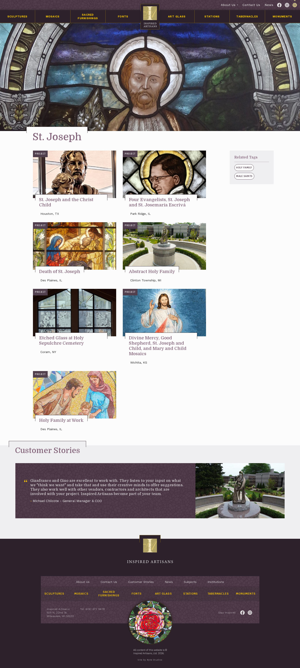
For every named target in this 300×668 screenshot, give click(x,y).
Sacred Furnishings (88, 16)
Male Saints (244, 176)
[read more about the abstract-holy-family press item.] (164, 246)
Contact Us (251, 5)
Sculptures (17, 16)
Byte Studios (154, 660)
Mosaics (53, 16)
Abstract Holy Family (152, 271)
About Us (228, 5)
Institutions (216, 582)
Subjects (190, 582)
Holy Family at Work (61, 420)
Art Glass (177, 16)
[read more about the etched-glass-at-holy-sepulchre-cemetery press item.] (74, 312)
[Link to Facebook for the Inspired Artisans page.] (279, 5)
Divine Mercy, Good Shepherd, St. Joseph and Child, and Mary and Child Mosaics (157, 345)
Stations (212, 16)
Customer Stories (141, 582)
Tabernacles (247, 16)
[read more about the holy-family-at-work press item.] (74, 395)
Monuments (282, 16)
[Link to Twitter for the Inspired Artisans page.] (287, 5)
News (269, 5)
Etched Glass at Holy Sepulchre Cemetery (61, 340)
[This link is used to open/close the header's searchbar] (295, 5)
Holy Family (244, 167)
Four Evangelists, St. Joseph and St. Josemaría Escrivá (159, 202)
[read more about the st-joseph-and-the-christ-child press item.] (74, 174)
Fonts (123, 16)
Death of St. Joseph (59, 271)
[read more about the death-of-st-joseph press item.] (74, 246)
